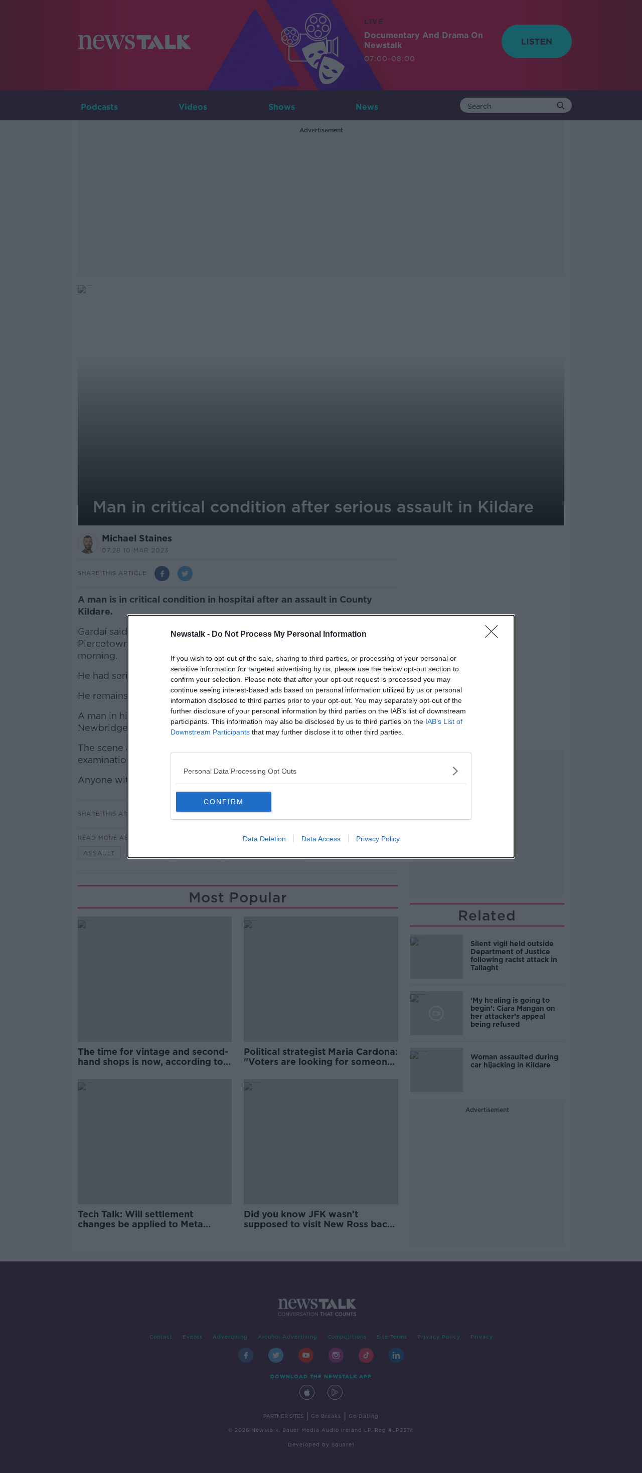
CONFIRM (224, 802)
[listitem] (321, 771)
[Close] (494, 634)
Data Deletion (264, 839)
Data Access (321, 839)
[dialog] (321, 736)
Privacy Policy (378, 839)
